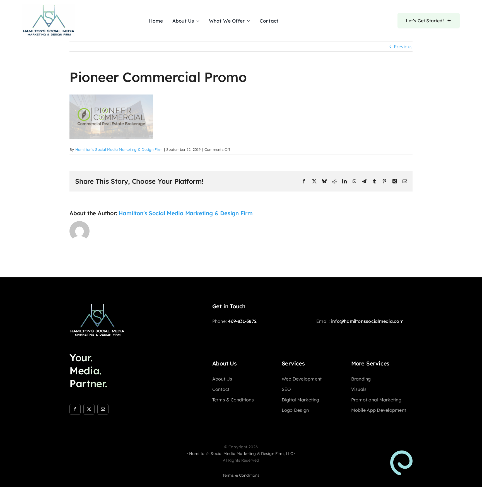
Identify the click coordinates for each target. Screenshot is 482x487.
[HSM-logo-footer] (97, 305)
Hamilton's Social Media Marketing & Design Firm (119, 149)
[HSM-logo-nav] (48, 6)
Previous (403, 46)
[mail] (103, 409)
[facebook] (75, 409)
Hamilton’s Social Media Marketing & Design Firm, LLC (241, 453)
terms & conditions (241, 475)
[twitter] (89, 409)
